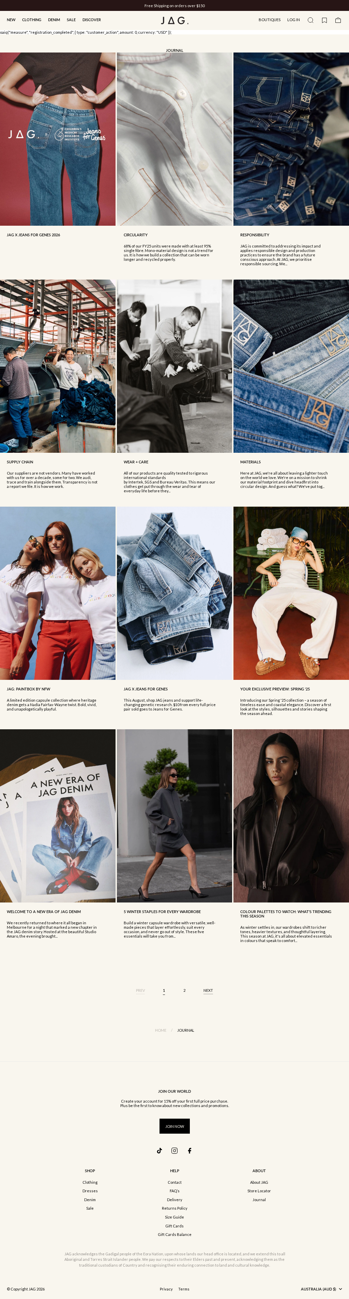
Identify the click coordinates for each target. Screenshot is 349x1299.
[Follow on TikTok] (159, 1150)
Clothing (31, 19)
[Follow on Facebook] (189, 1150)
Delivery (174, 1199)
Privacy (166, 1289)
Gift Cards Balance (175, 1234)
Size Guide (174, 1217)
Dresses (90, 1191)
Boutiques (269, 19)
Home (160, 1030)
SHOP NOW (200, 5)
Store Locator (259, 1191)
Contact (175, 1182)
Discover (91, 19)
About (259, 1170)
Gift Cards (174, 1226)
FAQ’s (175, 1191)
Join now (174, 1126)
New (11, 19)
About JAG (259, 1182)
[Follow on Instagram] (174, 1150)
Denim (54, 19)
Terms (183, 1289)
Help (174, 1170)
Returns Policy (174, 1208)
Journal (259, 1199)
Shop (90, 1170)
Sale (71, 19)
